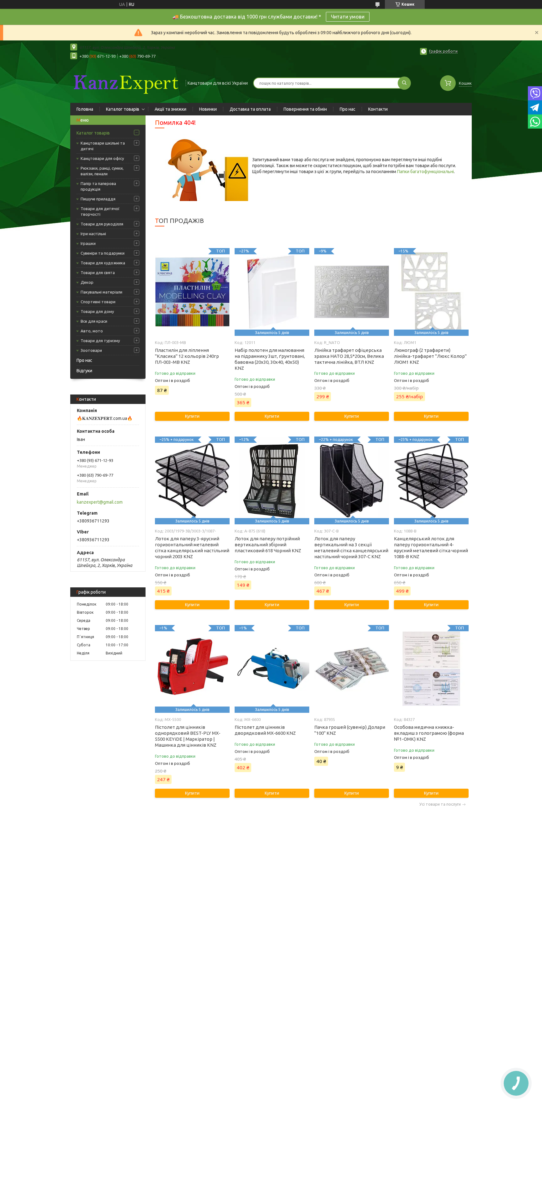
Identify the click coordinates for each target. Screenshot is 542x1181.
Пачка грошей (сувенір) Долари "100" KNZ (349, 730)
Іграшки (88, 243)
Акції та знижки (170, 109)
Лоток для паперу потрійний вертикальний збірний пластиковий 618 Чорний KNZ (268, 544)
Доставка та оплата (250, 109)
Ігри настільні (93, 233)
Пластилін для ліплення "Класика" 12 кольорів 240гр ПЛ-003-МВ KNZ (187, 356)
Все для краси (94, 321)
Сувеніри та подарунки (103, 253)
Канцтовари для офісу (102, 158)
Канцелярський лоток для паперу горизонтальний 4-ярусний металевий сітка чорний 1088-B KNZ (431, 547)
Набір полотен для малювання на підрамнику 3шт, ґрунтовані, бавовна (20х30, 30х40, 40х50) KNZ (270, 359)
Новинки (208, 109)
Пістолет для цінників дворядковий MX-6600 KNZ (265, 730)
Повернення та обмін (305, 109)
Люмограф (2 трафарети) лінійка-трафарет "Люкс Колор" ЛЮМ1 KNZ (430, 356)
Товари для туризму (100, 340)
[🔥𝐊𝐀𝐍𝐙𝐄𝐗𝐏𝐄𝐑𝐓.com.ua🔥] (125, 82)
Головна (85, 109)
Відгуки (84, 370)
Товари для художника (103, 263)
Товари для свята (98, 272)
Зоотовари (91, 350)
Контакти (378, 109)
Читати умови (347, 16)
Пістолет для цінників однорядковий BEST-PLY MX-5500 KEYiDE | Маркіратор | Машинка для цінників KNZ (188, 736)
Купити (192, 416)
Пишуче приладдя (98, 199)
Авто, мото (92, 331)
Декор (87, 282)
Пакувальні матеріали (101, 292)
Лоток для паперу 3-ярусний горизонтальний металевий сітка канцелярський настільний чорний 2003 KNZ (192, 547)
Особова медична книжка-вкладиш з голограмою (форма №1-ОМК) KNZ (429, 733)
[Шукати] (404, 83)
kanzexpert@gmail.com (100, 502)
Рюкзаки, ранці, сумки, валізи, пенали (102, 171)
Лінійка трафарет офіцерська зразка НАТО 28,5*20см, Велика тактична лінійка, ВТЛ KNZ (349, 356)
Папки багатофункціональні (425, 171)
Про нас (347, 109)
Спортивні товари (98, 301)
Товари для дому (97, 311)
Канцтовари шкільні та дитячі (103, 146)
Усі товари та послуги (440, 804)
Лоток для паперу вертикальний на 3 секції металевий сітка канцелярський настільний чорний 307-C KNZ (351, 547)
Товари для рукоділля (102, 224)
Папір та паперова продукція (98, 186)
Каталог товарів (122, 109)
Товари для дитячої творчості (100, 211)
